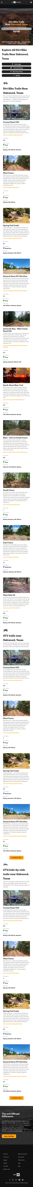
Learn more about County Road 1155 (16, 127)
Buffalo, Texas (12, 43)
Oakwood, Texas (26, 42)
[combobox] (17, 29)
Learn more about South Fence (16, 496)
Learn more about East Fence (16, 549)
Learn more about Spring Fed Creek (16, 231)
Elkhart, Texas (22, 43)
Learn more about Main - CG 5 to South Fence (16, 444)
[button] (16, 64)
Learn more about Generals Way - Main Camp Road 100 (16, 337)
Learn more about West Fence (16, 179)
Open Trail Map (9, 1136)
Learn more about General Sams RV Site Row (16, 282)
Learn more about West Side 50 (16, 600)
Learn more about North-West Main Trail (16, 391)
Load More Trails (16, 857)
